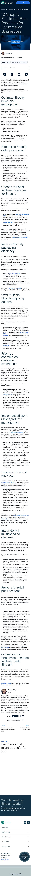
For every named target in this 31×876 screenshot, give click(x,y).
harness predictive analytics (21, 515)
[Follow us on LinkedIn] (25, 822)
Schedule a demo (6, 683)
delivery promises (8, 394)
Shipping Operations (22, 9)
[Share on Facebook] (19, 74)
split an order (7, 345)
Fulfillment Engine (20, 231)
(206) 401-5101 (5, 859)
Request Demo (22, 3)
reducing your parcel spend (20, 237)
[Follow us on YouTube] (28, 822)
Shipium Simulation (6, 519)
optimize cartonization (15, 288)
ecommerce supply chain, (8, 482)
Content (10, 9)
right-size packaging (14, 273)
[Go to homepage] (7, 2)
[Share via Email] (26, 74)
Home (3, 9)
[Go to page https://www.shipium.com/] (8, 822)
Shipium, (6, 669)
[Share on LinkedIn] (4, 74)
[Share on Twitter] (12, 74)
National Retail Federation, (16, 432)
